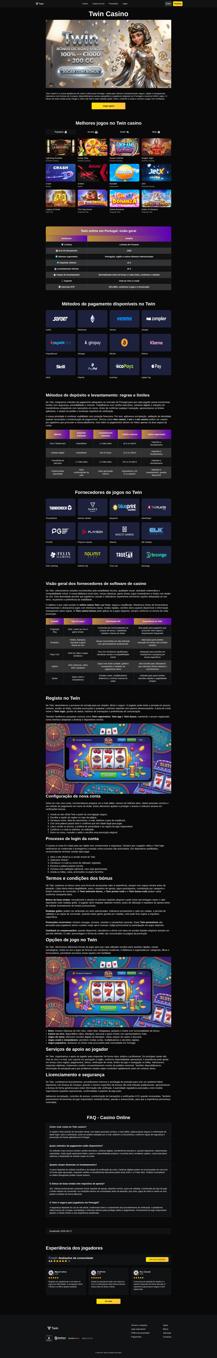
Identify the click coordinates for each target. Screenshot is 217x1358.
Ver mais (108, 1301)
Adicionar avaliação (157, 1259)
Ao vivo (91, 132)
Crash (122, 132)
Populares (59, 132)
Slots (154, 132)
